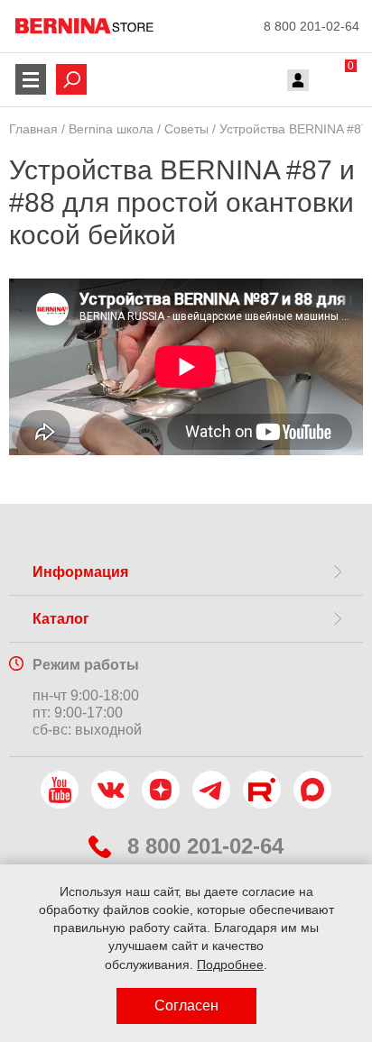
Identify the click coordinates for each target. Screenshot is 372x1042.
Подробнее (230, 964)
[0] (333, 82)
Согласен (186, 1005)
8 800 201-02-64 (311, 26)
